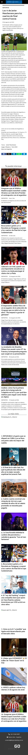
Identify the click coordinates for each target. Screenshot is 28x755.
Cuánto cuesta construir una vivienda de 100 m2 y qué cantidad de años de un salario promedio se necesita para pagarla (13, 503)
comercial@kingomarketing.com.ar (14, 740)
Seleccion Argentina (6, 149)
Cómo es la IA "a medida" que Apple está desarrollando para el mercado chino (13, 631)
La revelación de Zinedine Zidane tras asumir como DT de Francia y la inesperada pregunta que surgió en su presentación (14, 350)
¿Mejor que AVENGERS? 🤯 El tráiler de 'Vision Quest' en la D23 (14, 660)
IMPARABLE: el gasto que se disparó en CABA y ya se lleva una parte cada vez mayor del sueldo (13, 439)
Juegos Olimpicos (6, 147)
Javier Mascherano (11, 145)
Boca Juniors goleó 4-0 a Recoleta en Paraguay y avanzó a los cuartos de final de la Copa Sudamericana (13, 229)
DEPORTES (5, 7)
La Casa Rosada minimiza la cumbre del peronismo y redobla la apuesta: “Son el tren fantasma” (13, 536)
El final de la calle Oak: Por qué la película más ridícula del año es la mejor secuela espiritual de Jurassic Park (13, 471)
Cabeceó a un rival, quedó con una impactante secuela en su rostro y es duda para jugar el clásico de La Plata (13, 270)
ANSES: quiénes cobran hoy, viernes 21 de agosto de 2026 (13, 688)
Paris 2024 (14, 147)
